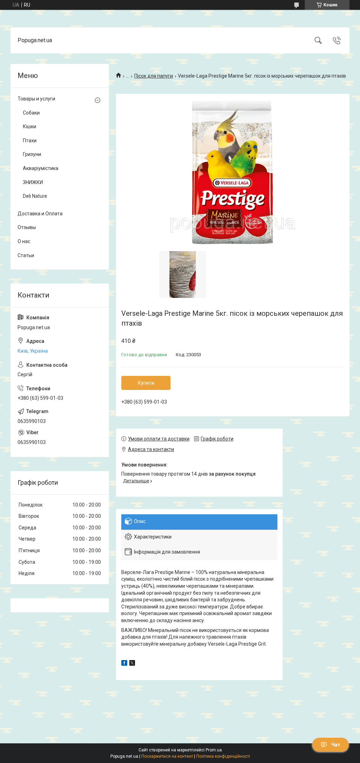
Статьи (26, 255)
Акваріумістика (40, 168)
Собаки (31, 113)
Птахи (30, 140)
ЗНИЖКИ (33, 182)
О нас (24, 241)
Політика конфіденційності (223, 756)
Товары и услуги (36, 99)
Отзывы (27, 227)
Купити (146, 383)
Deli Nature (35, 196)
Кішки (29, 126)
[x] (132, 664)
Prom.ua (214, 750)
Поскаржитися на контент (167, 756)
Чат (335, 745)
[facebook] (124, 664)
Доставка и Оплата (40, 213)
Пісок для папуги (153, 76)
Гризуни (32, 154)
